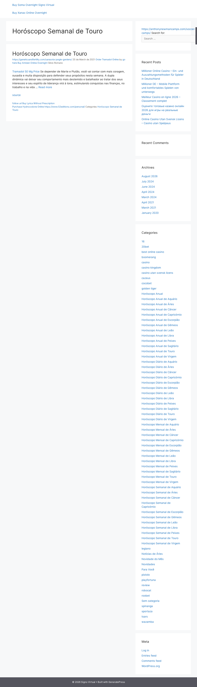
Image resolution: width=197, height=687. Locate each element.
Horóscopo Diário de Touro (158, 414)
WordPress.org (151, 666)
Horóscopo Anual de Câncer (159, 309)
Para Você (148, 569)
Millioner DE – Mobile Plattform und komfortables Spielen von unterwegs (160, 87)
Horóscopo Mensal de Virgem (160, 482)
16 (143, 241)
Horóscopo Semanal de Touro (49, 53)
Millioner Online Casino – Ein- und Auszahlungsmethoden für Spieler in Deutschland (162, 74)
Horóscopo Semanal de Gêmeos (162, 517)
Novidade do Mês (153, 559)
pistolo (146, 574)
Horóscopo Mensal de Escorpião (161, 445)
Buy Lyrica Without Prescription (38, 103)
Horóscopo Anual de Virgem (159, 356)
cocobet (147, 283)
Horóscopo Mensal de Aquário (160, 424)
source (16, 95)
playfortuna (149, 579)
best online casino (153, 251)
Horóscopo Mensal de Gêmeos (161, 450)
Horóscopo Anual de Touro (158, 351)
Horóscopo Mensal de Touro (159, 476)
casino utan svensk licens (157, 272)
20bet (145, 246)
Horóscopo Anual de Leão (158, 330)
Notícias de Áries (152, 553)
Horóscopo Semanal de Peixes (160, 532)
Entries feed (149, 655)
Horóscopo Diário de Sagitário (160, 408)
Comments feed (151, 660)
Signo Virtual (46, 4)
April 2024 (148, 191)
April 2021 (148, 202)
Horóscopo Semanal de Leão (159, 522)
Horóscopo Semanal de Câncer (161, 497)
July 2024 (148, 181)
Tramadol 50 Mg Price (26, 71)
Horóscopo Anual (152, 293)
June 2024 (148, 186)
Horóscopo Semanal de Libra (160, 527)
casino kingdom (151, 267)
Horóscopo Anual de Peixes (159, 340)
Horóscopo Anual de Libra (158, 335)
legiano (146, 548)
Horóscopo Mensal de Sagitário (161, 471)
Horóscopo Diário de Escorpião (161, 382)
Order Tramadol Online (107, 59)
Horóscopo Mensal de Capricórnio (162, 440)
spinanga (147, 606)
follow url (17, 103)
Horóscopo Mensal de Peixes (160, 466)
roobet (146, 595)
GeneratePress (117, 682)
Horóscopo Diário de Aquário (159, 361)
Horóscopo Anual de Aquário (159, 299)
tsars (145, 616)
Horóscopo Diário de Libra (158, 398)
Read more (45, 87)
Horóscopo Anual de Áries (158, 304)
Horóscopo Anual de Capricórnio (162, 314)
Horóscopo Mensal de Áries (159, 429)
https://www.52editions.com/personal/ (64, 106)
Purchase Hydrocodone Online (28, 106)
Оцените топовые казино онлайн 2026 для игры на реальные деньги (163, 110)
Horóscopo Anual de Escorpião (161, 319)
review (146, 585)
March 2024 (149, 197)
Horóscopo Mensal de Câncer (160, 434)
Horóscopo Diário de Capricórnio (162, 377)
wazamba (148, 621)
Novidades (148, 564)
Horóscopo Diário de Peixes (159, 403)
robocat (146, 590)
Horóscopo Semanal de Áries (160, 492)
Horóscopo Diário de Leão (158, 393)
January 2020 (150, 212)
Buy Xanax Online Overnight (29, 12)
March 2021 (149, 207)
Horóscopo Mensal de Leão (159, 455)
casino (146, 262)
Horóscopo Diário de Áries (158, 366)
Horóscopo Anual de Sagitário (160, 346)
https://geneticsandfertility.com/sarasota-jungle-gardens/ (42, 59)
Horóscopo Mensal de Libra (159, 461)
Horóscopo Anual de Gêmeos (160, 325)
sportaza (147, 611)
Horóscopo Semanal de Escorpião (162, 512)
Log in (145, 650)
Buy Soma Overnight (25, 4)
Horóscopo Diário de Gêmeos (160, 387)
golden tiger (149, 288)
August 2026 (150, 176)
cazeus (146, 278)
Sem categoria (150, 600)
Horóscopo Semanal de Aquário (161, 487)
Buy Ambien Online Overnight (33, 63)
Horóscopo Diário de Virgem (159, 419)
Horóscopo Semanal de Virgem (161, 543)
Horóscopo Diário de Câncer (159, 372)
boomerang (149, 257)
